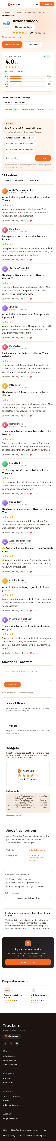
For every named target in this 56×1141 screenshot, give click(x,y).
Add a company (10, 1064)
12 (32, 779)
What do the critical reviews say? (20, 138)
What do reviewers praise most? (20, 143)
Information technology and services (29, 12)
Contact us (8, 1082)
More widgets (12, 816)
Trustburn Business (11, 1096)
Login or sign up (10, 1118)
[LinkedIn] (17, 1043)
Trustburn (11, 1025)
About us (7, 1078)
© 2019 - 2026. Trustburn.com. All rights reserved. (25, 1130)
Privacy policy (9, 1135)
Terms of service (25, 1135)
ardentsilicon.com (37, 850)
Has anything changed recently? (20, 149)
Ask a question (12, 685)
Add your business (11, 1105)
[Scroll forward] (52, 981)
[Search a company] (37, 4)
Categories (6, 12)
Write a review (9, 1060)
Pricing (6, 1100)
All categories (9, 1056)
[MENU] (4, 4)
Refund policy (40, 1135)
